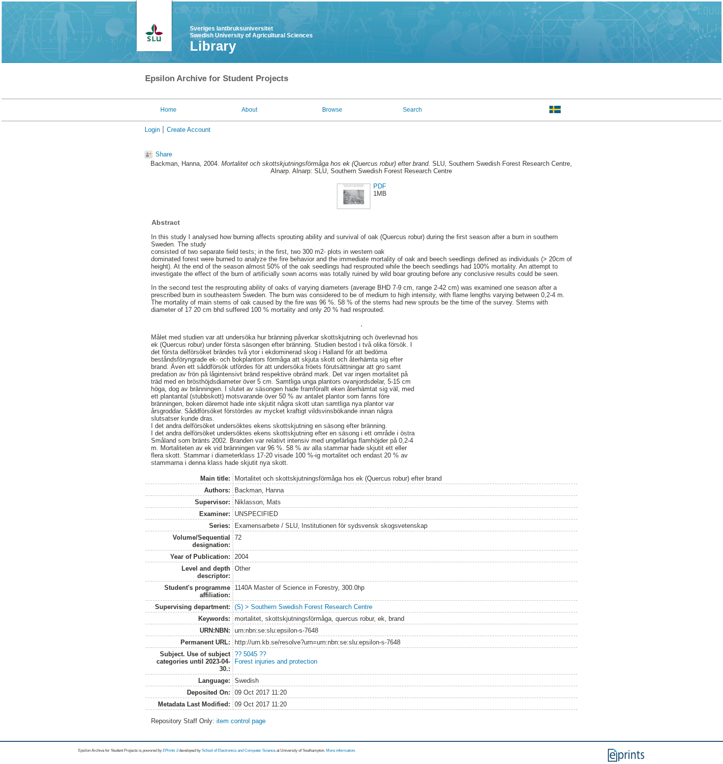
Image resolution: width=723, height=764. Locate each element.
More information (340, 750)
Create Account (189, 129)
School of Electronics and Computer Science (238, 750)
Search (412, 109)
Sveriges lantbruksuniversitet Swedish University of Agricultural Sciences (251, 32)
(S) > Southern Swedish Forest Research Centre (303, 607)
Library (213, 46)
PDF (379, 186)
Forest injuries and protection (276, 661)
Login (152, 129)
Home (168, 109)
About (249, 109)
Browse (332, 109)
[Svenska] (555, 109)
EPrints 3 (170, 750)
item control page (241, 721)
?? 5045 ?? (250, 654)
